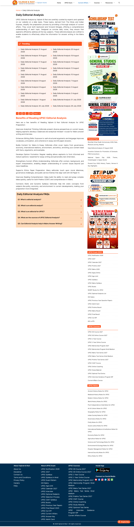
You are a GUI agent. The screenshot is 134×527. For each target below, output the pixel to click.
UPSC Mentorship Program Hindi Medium (101, 349)
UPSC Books (92, 286)
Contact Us (18, 475)
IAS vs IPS (91, 321)
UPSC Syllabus (93, 280)
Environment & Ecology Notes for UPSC (100, 445)
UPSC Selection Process (50, 497)
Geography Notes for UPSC (97, 412)
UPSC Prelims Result (94, 307)
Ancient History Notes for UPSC (98, 391)
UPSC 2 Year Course (94, 339)
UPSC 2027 (91, 259)
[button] (119, 2)
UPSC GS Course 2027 (95, 332)
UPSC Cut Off (92, 318)
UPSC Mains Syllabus (95, 283)
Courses (97, 3)
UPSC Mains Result (94, 311)
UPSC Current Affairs (49, 514)
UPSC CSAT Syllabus (49, 500)
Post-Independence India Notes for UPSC (101, 405)
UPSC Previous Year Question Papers (100, 300)
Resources (109, 3)
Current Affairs (83, 3)
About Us (17, 469)
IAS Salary (91, 297)
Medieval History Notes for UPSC (98, 394)
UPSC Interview (47, 491)
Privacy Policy (19, 480)
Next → (37, 113)
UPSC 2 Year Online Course (97, 342)
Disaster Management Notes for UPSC (100, 449)
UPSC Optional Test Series (96, 373)
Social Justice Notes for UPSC (97, 426)
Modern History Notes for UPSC (98, 398)
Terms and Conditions (22, 477)
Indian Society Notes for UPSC (98, 415)
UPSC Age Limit (93, 276)
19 (31, 113)
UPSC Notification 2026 (95, 255)
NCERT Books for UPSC (95, 290)
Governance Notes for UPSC (97, 419)
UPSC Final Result (94, 314)
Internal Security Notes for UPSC (98, 452)
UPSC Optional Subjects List (97, 293)
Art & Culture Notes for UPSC (97, 408)
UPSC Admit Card (93, 304)
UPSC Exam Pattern (48, 480)
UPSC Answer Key (48, 516)
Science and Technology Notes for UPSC (101, 442)
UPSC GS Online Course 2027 (97, 335)
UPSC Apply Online (94, 273)
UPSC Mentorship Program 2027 (98, 346)
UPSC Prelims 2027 (94, 266)
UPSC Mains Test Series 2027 (97, 353)
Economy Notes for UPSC (96, 435)
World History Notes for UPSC (97, 401)
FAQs (16, 486)
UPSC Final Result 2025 (50, 508)
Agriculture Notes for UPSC (97, 438)
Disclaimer (18, 472)
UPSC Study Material (94, 370)
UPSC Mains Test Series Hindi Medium (100, 356)
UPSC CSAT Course (94, 363)
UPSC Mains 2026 (94, 269)
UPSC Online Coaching (95, 366)
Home (59, 3)
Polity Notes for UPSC (95, 422)
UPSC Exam (68, 3)
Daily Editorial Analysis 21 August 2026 (100, 148)
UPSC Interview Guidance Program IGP (100, 377)
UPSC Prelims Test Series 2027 (98, 359)
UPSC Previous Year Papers (51, 505)
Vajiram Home (42, 3)
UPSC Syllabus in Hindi (49, 477)
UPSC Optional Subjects (50, 494)
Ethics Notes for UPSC (95, 456)
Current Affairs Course (95, 380)
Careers (17, 483)
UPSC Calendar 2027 (95, 262)
